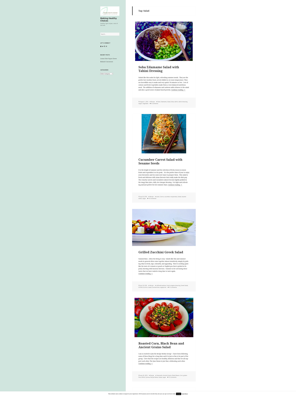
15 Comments (173, 287)
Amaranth (159, 375)
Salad (168, 102)
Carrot (162, 196)
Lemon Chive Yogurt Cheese (108, 58)
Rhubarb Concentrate (106, 62)
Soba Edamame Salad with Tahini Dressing (158, 69)
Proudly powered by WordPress (147, 392)
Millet (143, 377)
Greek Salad (184, 285)
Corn (181, 375)
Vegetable (145, 103)
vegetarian (163, 287)
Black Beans (175, 375)
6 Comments (154, 103)
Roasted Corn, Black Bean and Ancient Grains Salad (161, 345)
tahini (176, 102)
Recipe (153, 102)
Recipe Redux (154, 377)
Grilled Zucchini (143, 287)
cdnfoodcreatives (161, 285)
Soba (172, 102)
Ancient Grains (167, 375)
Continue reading (178, 90)
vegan (140, 103)
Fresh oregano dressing (173, 285)
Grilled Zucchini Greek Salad (160, 252)
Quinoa (148, 377)
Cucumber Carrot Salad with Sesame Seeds (160, 161)
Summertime (155, 287)
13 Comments (172, 377)
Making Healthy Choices (108, 19)
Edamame (164, 102)
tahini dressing (183, 102)
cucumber (167, 196)
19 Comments (152, 198)
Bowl (158, 102)
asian (157, 196)
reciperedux (173, 196)
